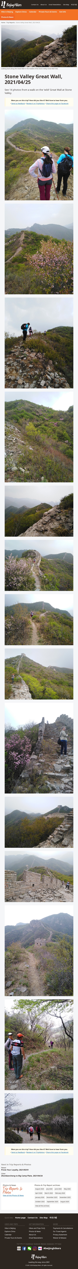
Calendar (32, 12)
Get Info (62, 12)
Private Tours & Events (13, 1238)
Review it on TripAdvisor (35, 103)
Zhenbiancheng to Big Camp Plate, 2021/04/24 (22, 1176)
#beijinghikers (52, 1248)
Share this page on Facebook (57, 103)
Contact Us (33, 1217)
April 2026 (38, 1193)
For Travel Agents (59, 1231)
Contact (34, 5)
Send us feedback (18, 103)
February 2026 (60, 1193)
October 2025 (39, 1202)
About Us (32, 1235)
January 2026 (39, 1197)
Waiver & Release (59, 1238)
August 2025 (65, 1202)
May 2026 (67, 1189)
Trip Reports (10, 22)
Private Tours (48, 12)
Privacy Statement (60, 1235)
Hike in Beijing (7, 12)
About (44, 5)
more (59, 1244)
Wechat (43, 1244)
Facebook (37, 1244)
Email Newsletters (55, 5)
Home (3, 22)
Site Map (66, 5)
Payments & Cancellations (63, 1228)
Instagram (50, 1244)
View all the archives (42, 1206)
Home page (20, 1217)
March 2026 (49, 1193)
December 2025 (52, 1197)
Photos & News (7, 17)
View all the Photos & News (13, 1195)
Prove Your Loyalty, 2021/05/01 (15, 1170)
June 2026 (58, 1189)
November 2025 (65, 1197)
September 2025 (52, 1202)
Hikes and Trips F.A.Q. (37, 1228)
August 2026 (39, 1189)
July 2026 (49, 1189)
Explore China (21, 12)
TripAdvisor (29, 1244)
